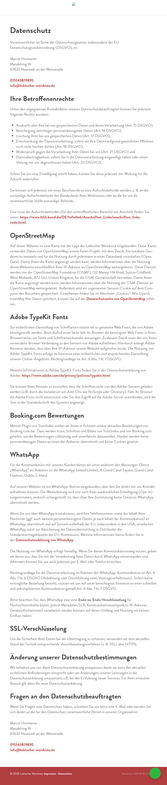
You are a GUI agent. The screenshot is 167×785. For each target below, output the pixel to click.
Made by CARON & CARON (139, 774)
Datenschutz (65, 774)
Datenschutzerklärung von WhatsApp (45, 540)
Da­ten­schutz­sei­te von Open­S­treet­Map (115, 299)
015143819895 (22, 80)
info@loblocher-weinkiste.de (32, 86)
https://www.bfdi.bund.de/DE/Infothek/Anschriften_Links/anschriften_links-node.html (75, 219)
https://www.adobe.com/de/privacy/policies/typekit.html (66, 375)
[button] (155, 773)
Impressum (50, 774)
